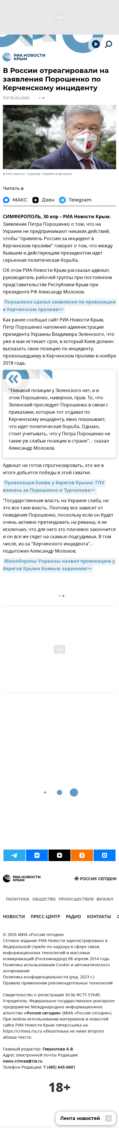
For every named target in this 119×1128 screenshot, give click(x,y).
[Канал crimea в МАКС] (105, 855)
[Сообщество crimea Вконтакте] (37, 855)
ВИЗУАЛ (104, 899)
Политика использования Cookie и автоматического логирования (56, 968)
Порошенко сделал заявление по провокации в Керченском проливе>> (60, 306)
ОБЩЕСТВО (44, 899)
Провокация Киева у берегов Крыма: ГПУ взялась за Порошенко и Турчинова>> (54, 486)
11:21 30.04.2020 (16, 98)
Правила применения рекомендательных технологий (58, 983)
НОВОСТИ (14, 917)
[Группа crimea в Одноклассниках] (82, 855)
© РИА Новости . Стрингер (21, 174)
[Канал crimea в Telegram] (14, 855)
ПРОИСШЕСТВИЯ (76, 899)
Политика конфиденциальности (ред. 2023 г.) (48, 977)
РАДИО (73, 917)
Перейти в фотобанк (57, 174)
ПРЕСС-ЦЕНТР (45, 917)
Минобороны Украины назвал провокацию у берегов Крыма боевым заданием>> (59, 565)
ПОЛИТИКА (17, 899)
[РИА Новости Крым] (23, 57)
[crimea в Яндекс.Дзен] (59, 855)
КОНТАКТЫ (99, 917)
